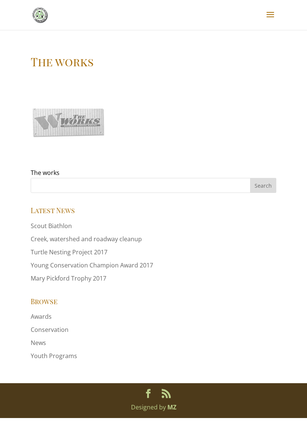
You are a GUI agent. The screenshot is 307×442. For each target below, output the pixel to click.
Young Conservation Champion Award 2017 (92, 265)
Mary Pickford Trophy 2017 (68, 278)
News (38, 343)
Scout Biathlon (51, 226)
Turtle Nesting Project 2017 (69, 252)
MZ (171, 407)
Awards (41, 316)
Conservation (50, 330)
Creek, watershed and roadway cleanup (86, 239)
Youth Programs (54, 356)
